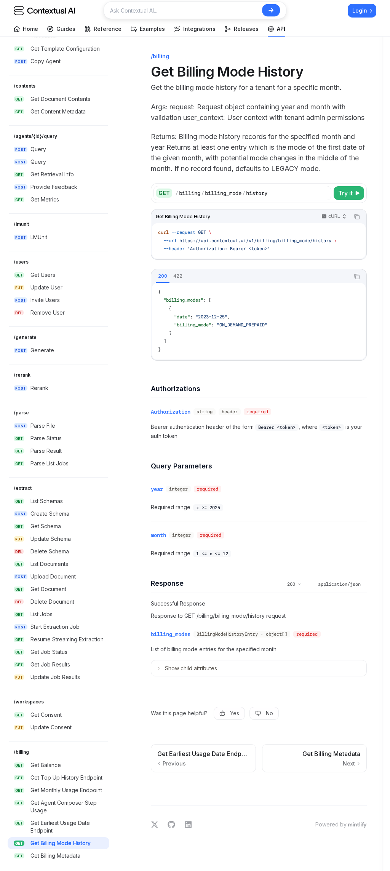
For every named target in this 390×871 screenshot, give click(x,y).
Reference (107, 29)
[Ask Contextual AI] (271, 10)
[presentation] (62, 454)
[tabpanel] (259, 321)
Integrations (199, 29)
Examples (152, 29)
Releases (246, 29)
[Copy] (324, 193)
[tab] (162, 276)
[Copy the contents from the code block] (357, 217)
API (281, 29)
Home (30, 29)
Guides (65, 29)
